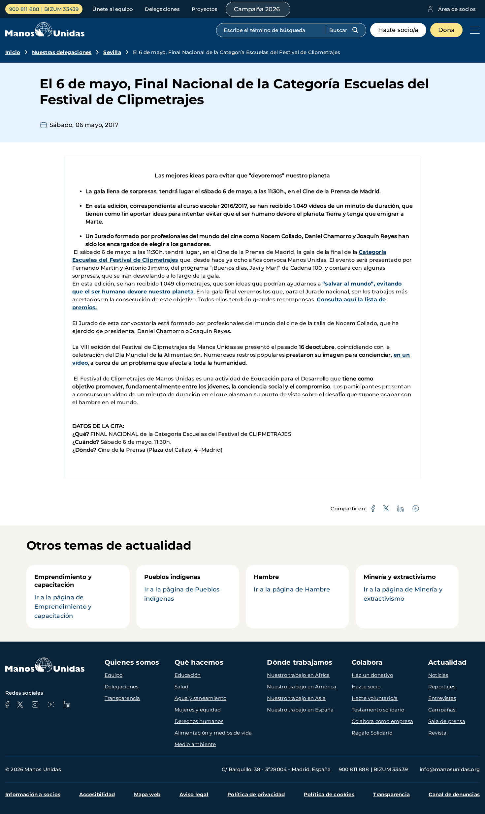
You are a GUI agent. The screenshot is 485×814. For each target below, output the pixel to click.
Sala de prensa (446, 721)
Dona (446, 30)
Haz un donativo (372, 675)
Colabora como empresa (382, 721)
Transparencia (122, 698)
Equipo (113, 675)
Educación (188, 675)
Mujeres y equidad (198, 710)
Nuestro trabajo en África (298, 675)
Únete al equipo (112, 9)
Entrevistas (442, 698)
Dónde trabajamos (299, 662)
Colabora (367, 662)
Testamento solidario (378, 710)
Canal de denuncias (454, 794)
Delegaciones (162, 9)
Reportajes (441, 686)
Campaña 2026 (257, 9)
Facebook (7, 704)
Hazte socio (366, 686)
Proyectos (205, 9)
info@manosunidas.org (450, 769)
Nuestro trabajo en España (300, 710)
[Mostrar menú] (473, 30)
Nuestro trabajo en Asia (296, 698)
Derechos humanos (199, 721)
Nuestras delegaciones (61, 52)
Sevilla (112, 52)
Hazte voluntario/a (375, 698)
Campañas (442, 710)
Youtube (51, 704)
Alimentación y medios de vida (213, 733)
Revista (437, 733)
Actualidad (447, 662)
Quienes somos (132, 662)
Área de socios (457, 9)
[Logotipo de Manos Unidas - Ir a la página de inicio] (44, 35)
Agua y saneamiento (201, 698)
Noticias (438, 675)
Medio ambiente (195, 744)
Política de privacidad (256, 794)
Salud (182, 686)
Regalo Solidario (372, 733)
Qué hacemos (199, 662)
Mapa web (147, 794)
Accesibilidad (97, 794)
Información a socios (32, 794)
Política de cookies (329, 794)
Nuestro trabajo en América (301, 686)
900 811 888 (24, 9)
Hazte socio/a (398, 30)
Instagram (35, 704)
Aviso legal (194, 794)
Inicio (12, 52)
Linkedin (67, 704)
